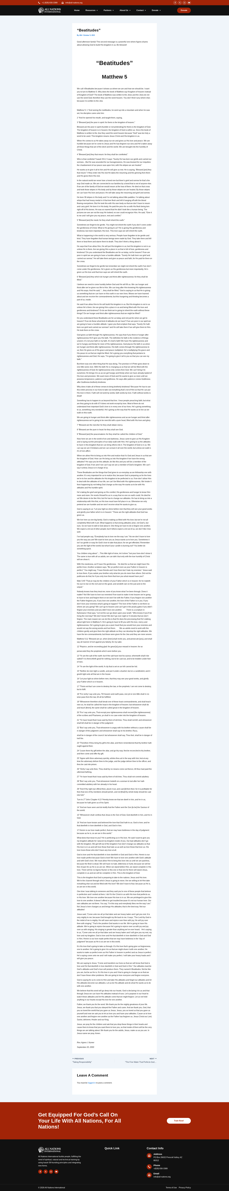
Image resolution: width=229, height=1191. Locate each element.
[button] (92, 10)
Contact (140, 10)
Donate (155, 10)
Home (77, 10)
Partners (107, 10)
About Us (124, 10)
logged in (92, 1083)
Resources (90, 10)
